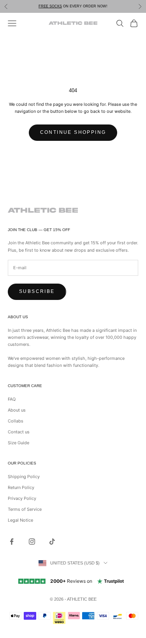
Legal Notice (20, 520)
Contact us (19, 432)
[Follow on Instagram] (32, 541)
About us (17, 410)
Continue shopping (73, 132)
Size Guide (18, 442)
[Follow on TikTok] (52, 541)
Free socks (50, 6)
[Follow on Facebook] (12, 541)
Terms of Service (25, 509)
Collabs (15, 421)
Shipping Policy (24, 476)
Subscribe (37, 291)
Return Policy (21, 487)
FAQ (12, 399)
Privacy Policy (22, 498)
